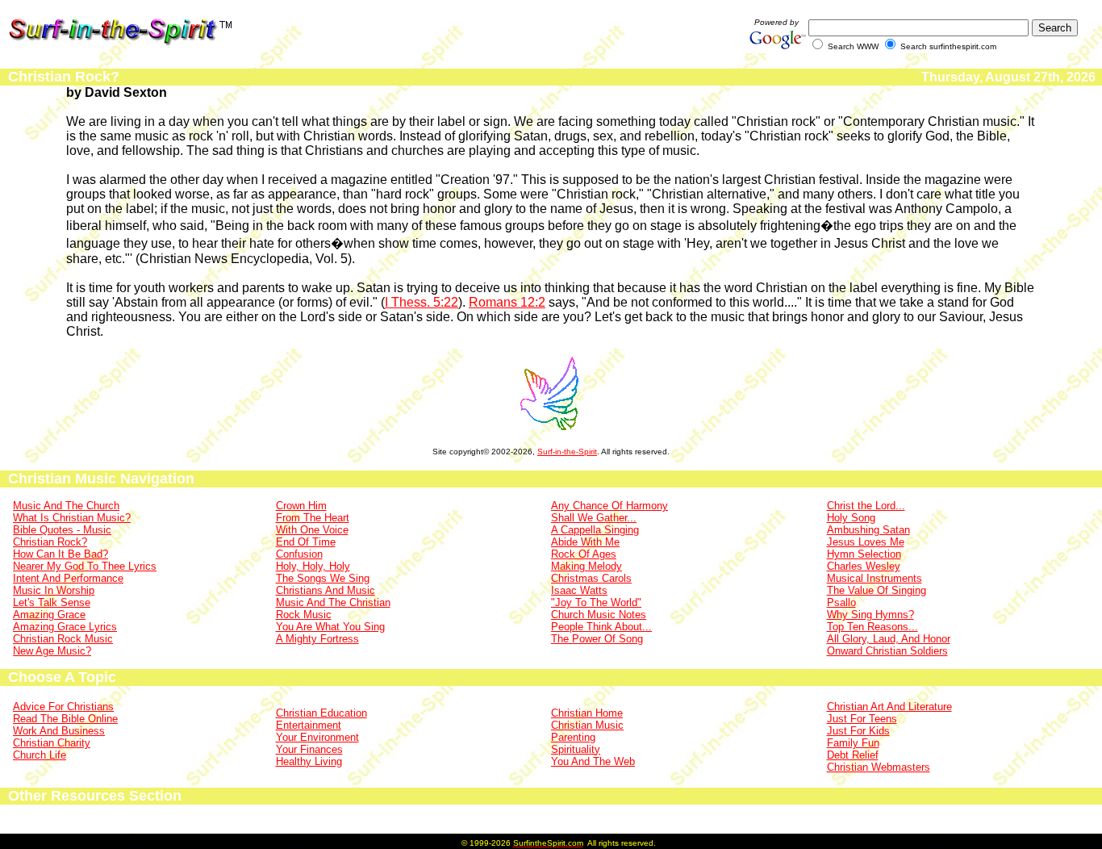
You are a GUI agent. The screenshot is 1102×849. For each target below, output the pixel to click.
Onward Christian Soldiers (887, 651)
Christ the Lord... (866, 506)
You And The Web (593, 761)
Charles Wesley (863, 566)
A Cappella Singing (595, 530)
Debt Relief (853, 755)
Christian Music (587, 725)
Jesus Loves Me (865, 542)
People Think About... (601, 627)
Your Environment (317, 737)
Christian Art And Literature (889, 707)
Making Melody (586, 566)
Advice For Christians (63, 707)
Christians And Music (325, 590)
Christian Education (321, 713)
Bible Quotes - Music (62, 530)
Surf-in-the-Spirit (567, 451)
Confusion (299, 554)
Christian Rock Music (63, 639)
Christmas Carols (591, 578)
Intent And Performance (68, 578)
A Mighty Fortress (317, 639)
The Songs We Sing (322, 578)
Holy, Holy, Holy (313, 566)
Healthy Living (309, 761)
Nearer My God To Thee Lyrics (85, 566)
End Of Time (306, 542)
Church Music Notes (598, 615)
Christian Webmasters (878, 767)
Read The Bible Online (65, 719)
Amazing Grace (49, 615)
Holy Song (851, 518)
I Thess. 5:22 (421, 302)
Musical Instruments (874, 578)
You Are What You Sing (330, 627)
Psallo (841, 602)
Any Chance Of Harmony (609, 506)
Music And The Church (66, 506)
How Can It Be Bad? (60, 554)
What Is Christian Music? (72, 518)
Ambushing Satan (868, 530)
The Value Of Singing (876, 590)
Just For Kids (858, 731)
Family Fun (853, 743)
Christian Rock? (50, 542)
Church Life (39, 755)
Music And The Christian (333, 602)
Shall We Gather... (594, 518)
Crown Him (301, 506)
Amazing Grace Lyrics (65, 627)
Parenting (573, 737)
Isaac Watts (579, 590)
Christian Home (587, 713)
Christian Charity (51, 743)
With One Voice (312, 530)
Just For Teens (862, 719)
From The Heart (312, 518)
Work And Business (59, 731)
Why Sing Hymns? (870, 615)
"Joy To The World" (596, 602)
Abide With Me (585, 542)
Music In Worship (53, 590)
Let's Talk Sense (51, 602)
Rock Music (304, 615)
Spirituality (575, 749)
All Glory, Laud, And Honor (888, 639)
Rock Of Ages (583, 554)
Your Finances (309, 749)
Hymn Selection (864, 554)
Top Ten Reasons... (872, 627)
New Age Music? (52, 651)
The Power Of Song (597, 639)
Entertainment (308, 725)
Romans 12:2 (507, 302)
